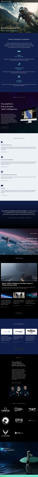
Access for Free (32, 249)
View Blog (19, 313)
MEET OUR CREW (16, 382)
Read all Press (19, 348)
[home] (5, 1)
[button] (36, 1)
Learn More (5, 127)
